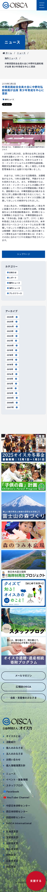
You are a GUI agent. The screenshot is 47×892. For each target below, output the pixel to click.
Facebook (13, 791)
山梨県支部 (12, 843)
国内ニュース (14, 283)
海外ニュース (11, 58)
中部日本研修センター (18, 805)
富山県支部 (12, 849)
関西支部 (11, 855)
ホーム (8, 53)
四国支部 (11, 866)
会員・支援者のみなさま (23, 697)
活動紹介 (11, 742)
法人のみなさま (14, 753)
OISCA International (19, 823)
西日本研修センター (17, 811)
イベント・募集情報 (17, 779)
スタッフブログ (14, 785)
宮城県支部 (12, 837)
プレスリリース (15, 293)
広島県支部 (12, 861)
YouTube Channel (18, 797)
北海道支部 (12, 831)
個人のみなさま (14, 748)
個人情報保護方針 (15, 765)
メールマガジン (23, 675)
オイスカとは (13, 736)
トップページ (23, 254)
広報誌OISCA (23, 686)
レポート (12, 278)
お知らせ (12, 272)
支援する (36, 880)
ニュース (12, 42)
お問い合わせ (13, 759)
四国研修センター (15, 817)
